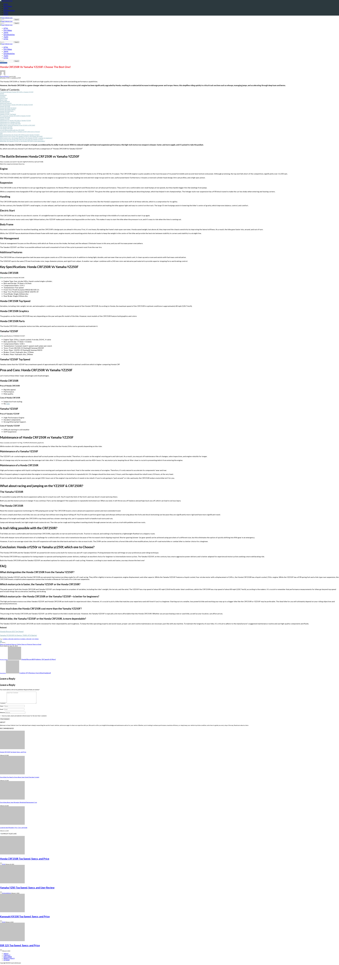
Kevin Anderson (4, 76)
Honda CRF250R (5, 106)
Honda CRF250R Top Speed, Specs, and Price (13, 752)
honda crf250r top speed (30, 639)
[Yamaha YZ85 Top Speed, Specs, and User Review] (12, 883)
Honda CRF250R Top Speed (8, 108)
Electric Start (4, 98)
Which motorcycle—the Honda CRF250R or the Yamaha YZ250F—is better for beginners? (26, 138)
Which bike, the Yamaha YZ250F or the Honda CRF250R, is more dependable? (22, 141)
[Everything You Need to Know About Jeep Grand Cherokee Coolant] (12, 774)
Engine (2, 93)
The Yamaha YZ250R (6, 127)
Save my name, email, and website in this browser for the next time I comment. (24, 716)
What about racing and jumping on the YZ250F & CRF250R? (17, 125)
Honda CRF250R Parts (7, 111)
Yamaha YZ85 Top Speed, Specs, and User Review (27, 887)
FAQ (1, 133)
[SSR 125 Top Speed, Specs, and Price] (12, 940)
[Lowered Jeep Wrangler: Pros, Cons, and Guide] (12, 824)
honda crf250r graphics (11, 639)
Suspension (3, 95)
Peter (3, 864)
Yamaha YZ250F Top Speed (8, 114)
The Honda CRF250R (6, 128)
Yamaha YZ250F (5, 112)
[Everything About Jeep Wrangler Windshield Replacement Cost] (12, 799)
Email (2, 709)
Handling (2, 97)
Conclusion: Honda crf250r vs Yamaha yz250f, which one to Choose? (20, 131)
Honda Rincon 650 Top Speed (11, 631)
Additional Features (6, 103)
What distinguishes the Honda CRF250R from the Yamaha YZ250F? (20, 135)
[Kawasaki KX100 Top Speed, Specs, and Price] (12, 911)
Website (2, 712)
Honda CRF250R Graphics (7, 109)
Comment (3, 703)
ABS (8, 404)
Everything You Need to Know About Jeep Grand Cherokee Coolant (19, 777)
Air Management (5, 101)
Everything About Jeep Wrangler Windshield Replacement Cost (18, 802)
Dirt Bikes (3, 63)
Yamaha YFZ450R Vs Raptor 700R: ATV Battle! (18, 635)
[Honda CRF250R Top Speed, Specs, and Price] (12, 748)
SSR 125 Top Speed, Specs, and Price (20, 945)
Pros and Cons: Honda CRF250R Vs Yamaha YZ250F (15, 116)
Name (2, 706)
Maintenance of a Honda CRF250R (10, 123)
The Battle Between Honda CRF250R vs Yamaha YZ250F (16, 92)
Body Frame (3, 100)
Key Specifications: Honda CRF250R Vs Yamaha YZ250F (16, 104)
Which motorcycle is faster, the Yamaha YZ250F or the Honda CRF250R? (21, 136)
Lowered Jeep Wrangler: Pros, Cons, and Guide (13, 827)
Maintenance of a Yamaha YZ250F (10, 122)
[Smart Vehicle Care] (6, 25)
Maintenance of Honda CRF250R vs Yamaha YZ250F (15, 120)
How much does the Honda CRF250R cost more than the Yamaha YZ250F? (21, 139)
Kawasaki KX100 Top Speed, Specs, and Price (25, 916)
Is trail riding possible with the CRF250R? (12, 130)
